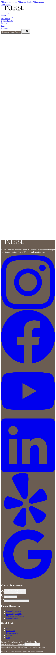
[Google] (28, 580)
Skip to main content (9, 2)
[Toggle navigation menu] (25, 31)
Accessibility (40, 647)
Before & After (7, 21)
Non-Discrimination (26, 647)
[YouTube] (28, 417)
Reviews (4, 23)
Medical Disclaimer (16, 644)
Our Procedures (20, 220)
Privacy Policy (7, 642)
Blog (3, 25)
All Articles (9, 220)
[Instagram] (28, 308)
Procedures (10, 631)
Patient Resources (13, 611)
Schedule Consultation (10, 242)
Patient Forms (12, 618)
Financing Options (13, 613)
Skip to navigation (25, 2)
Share (21, 76)
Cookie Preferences (32, 645)
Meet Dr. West (7, 216)
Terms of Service (20, 642)
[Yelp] (28, 526)
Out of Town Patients (15, 616)
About (8, 628)
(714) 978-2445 (10, 597)
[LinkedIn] (28, 472)
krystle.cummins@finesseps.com (16, 601)
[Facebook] (28, 363)
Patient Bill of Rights (9, 647)
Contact (4, 28)
